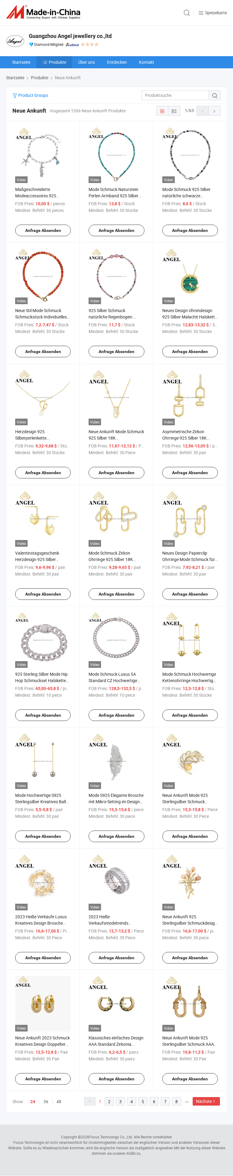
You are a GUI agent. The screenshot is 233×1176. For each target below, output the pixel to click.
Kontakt (146, 62)
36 (45, 1101)
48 (58, 1101)
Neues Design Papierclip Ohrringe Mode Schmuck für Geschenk (188, 559)
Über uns (86, 62)
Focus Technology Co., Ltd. (111, 1136)
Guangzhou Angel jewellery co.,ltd (70, 36)
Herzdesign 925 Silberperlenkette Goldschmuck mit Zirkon (38, 438)
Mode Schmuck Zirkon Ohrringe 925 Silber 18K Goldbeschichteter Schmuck (115, 559)
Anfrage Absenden (43, 230)
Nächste (204, 1101)
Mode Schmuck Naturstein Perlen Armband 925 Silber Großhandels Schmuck (113, 195)
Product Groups (32, 95)
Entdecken (117, 62)
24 (32, 1101)
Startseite (21, 62)
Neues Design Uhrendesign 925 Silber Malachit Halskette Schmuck (189, 317)
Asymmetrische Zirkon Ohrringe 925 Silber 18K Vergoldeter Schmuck (184, 438)
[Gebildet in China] (44, 12)
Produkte (57, 62)
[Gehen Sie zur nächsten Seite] (214, 110)
